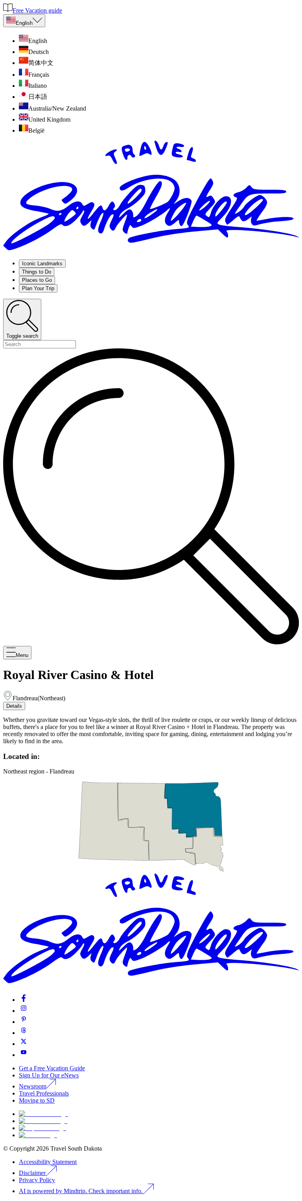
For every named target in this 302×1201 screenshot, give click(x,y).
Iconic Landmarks (42, 263)
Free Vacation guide (37, 10)
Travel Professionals (44, 1093)
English (24, 23)
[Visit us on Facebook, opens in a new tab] (23, 999)
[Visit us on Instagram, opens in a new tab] (23, 1010)
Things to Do (36, 272)
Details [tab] (14, 706)
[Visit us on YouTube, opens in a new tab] (23, 1054)
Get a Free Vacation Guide (52, 1068)
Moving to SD (37, 1100)
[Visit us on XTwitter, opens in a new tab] (23, 1043)
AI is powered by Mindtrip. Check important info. (81, 1191)
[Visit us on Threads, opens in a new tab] (23, 1032)
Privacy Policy (37, 1180)
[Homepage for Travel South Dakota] (151, 249)
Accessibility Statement (48, 1161)
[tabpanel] (151, 730)
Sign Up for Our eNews (49, 1075)
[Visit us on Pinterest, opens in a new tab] (23, 1021)
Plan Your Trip (38, 288)
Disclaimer (32, 1173)
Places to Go (37, 280)
